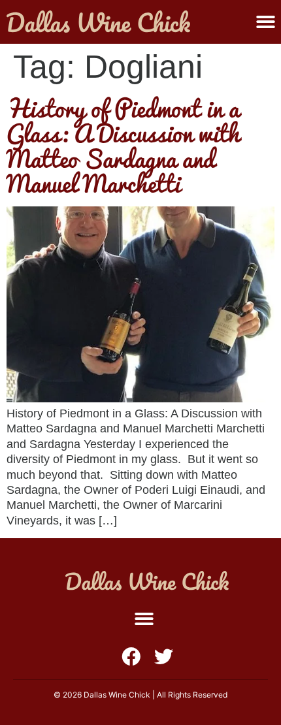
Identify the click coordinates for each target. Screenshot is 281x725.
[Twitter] (163, 656)
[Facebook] (131, 656)
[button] (265, 22)
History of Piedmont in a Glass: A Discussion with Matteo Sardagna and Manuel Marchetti (123, 146)
